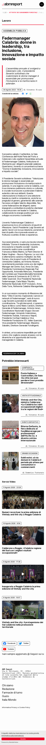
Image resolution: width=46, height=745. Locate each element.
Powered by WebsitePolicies (10, 742)
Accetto (23, 739)
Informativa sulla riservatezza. (13, 736)
